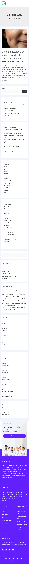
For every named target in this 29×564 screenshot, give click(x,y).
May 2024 (6, 166)
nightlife (5, 237)
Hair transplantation (8, 227)
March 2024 (6, 171)
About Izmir (6, 206)
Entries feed (4, 410)
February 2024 (7, 173)
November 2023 (7, 180)
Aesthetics (4, 61)
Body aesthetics (7, 213)
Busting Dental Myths (9, 110)
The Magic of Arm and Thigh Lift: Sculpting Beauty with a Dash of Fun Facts (14, 151)
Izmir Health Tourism (19, 61)
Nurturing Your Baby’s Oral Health (11, 113)
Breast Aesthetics (8, 215)
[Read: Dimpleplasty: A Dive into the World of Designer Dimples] (14, 38)
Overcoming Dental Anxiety (10, 108)
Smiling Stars (7, 115)
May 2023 (6, 192)
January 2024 (7, 176)
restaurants (6, 241)
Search (3, 88)
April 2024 (6, 169)
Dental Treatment (8, 220)
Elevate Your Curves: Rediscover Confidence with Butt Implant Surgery (13, 135)
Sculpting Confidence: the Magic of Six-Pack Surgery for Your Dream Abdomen (14, 141)
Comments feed (5, 412)
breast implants (7, 218)
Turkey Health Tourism (7, 63)
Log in (3, 407)
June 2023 (6, 190)
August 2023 (7, 185)
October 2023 (7, 183)
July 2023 (6, 187)
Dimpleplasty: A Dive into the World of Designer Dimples (13, 55)
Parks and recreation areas (10, 239)
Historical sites (7, 229)
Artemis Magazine (22, 506)
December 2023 (7, 178)
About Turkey (7, 208)
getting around (7, 225)
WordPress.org (5, 414)
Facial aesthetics (10, 61)
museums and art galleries (10, 234)
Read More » (4, 80)
